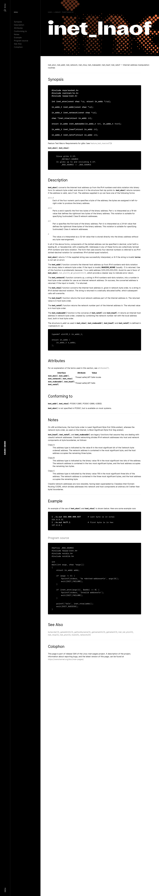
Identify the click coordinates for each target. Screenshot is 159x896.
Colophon (18, 47)
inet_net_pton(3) (125, 632)
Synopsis (18, 22)
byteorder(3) (53, 632)
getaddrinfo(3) (79, 273)
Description (19, 25)
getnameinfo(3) (98, 632)
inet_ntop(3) (53, 635)
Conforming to (20, 31)
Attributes (18, 28)
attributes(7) (103, 368)
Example (18, 37)
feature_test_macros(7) (100, 143)
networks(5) (85, 635)
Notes (16, 34)
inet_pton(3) (64, 273)
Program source (21, 40)
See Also (18, 44)
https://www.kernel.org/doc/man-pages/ (65, 659)
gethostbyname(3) (82, 632)
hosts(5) (75, 635)
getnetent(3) (111, 632)
